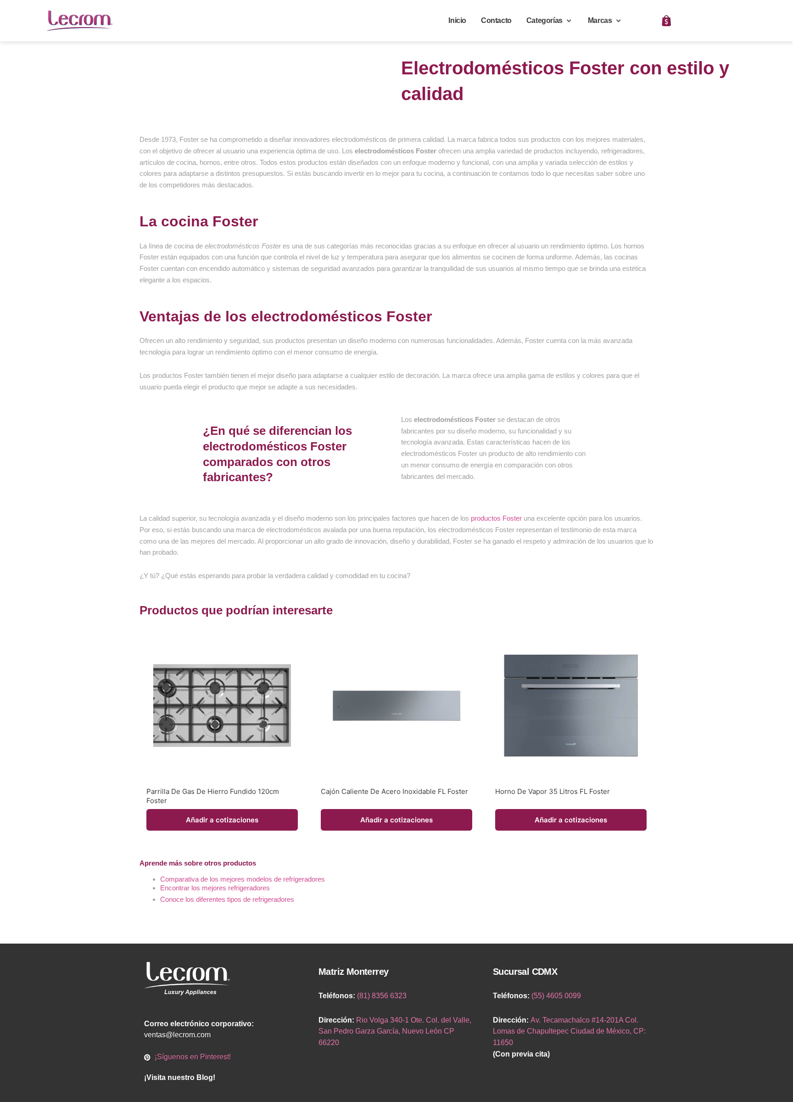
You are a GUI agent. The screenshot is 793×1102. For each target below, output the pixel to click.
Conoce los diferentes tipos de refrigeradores (227, 899)
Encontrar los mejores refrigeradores (216, 888)
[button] (550, 21)
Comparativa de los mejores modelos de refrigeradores (242, 879)
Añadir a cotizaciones (222, 819)
